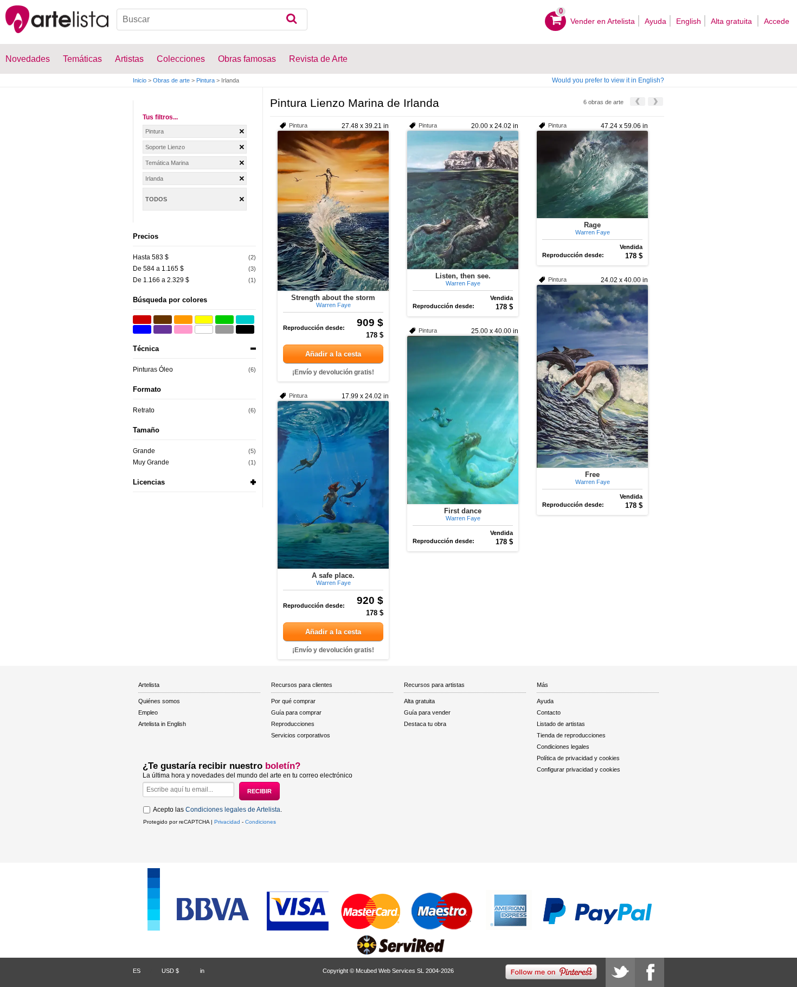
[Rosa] (183, 329)
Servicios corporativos (300, 735)
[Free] (592, 376)
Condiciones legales (563, 746)
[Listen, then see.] (462, 200)
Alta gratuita (732, 21)
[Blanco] (204, 329)
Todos (156, 199)
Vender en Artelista (602, 21)
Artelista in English (162, 724)
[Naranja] (183, 319)
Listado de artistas (561, 724)
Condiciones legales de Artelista (232, 809)
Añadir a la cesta (333, 354)
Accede (776, 21)
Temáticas (82, 58)
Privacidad (227, 822)
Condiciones (260, 822)
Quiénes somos (159, 701)
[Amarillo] (204, 319)
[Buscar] (291, 19)
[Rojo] (142, 319)
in (202, 970)
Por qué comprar (293, 701)
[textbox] (212, 19)
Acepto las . (217, 809)
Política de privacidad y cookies (578, 758)
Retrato (144, 410)
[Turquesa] (245, 319)
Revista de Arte (318, 58)
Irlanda (154, 178)
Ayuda (655, 21)
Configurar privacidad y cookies (578, 769)
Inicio (139, 80)
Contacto (549, 712)
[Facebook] (649, 972)
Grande (144, 451)
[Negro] (245, 329)
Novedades (27, 58)
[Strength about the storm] (333, 211)
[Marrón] (162, 319)
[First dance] (462, 420)
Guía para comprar (296, 712)
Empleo (148, 712)
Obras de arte (171, 80)
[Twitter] (620, 972)
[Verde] (224, 319)
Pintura (205, 80)
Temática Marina (167, 163)
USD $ (170, 970)
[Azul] (142, 329)
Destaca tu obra (425, 724)
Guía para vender (427, 712)
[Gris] (224, 329)
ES (136, 970)
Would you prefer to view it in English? (608, 80)
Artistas (129, 58)
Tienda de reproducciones (571, 735)
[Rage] (592, 174)
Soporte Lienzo (165, 147)
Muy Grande (151, 462)
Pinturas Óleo (153, 369)
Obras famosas (247, 58)
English (688, 21)
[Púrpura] (162, 329)
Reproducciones (292, 724)
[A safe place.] (333, 485)
